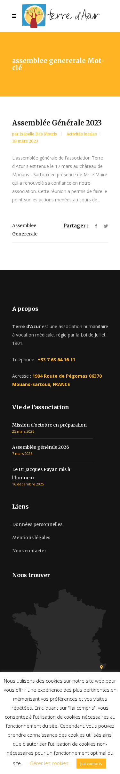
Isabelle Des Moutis (39, 134)
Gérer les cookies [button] (49, 763)
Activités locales (82, 134)
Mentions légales (31, 537)
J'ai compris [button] (91, 763)
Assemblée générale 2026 (40, 447)
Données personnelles (37, 524)
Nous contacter (29, 551)
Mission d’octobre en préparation (49, 425)
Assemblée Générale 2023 (57, 122)
